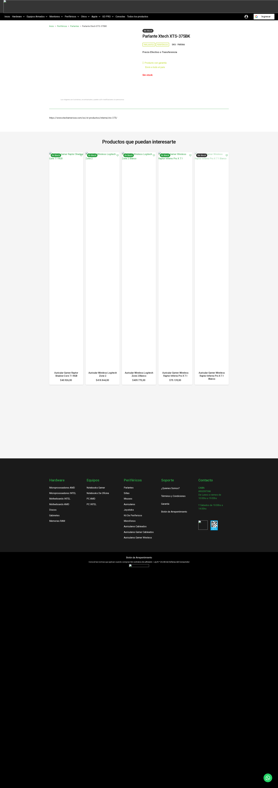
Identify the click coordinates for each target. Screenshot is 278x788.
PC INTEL (91, 504)
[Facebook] (205, 515)
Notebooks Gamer (96, 487)
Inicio (51, 26)
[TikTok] (210, 515)
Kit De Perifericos (133, 515)
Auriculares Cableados (135, 526)
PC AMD (91, 498)
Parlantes (74, 26)
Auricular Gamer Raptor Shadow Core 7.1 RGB (66, 374)
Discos (52, 509)
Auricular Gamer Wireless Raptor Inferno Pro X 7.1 (175, 374)
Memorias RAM (57, 521)
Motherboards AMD (59, 504)
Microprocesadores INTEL (62, 493)
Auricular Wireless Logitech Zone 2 (102, 374)
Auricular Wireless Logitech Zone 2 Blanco (139, 374)
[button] (23, 16)
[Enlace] (246, 17)
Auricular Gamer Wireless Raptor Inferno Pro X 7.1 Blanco (212, 375)
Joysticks (129, 509)
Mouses (128, 498)
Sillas (126, 493)
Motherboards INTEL (59, 498)
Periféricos (62, 26)
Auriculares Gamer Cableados (139, 532)
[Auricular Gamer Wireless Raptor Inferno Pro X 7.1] (175, 260)
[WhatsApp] (214, 515)
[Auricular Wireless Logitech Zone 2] (103, 260)
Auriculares (129, 504)
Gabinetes (54, 515)
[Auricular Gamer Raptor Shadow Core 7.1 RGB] (66, 260)
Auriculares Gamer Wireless (138, 537)
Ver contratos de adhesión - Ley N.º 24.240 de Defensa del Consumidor (160, 562)
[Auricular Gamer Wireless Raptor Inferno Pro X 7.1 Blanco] (212, 260)
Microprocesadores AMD (62, 487)
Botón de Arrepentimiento (139, 557)
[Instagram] (199, 515)
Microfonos (130, 521)
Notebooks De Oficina (98, 493)
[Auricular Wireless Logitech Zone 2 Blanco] (139, 260)
